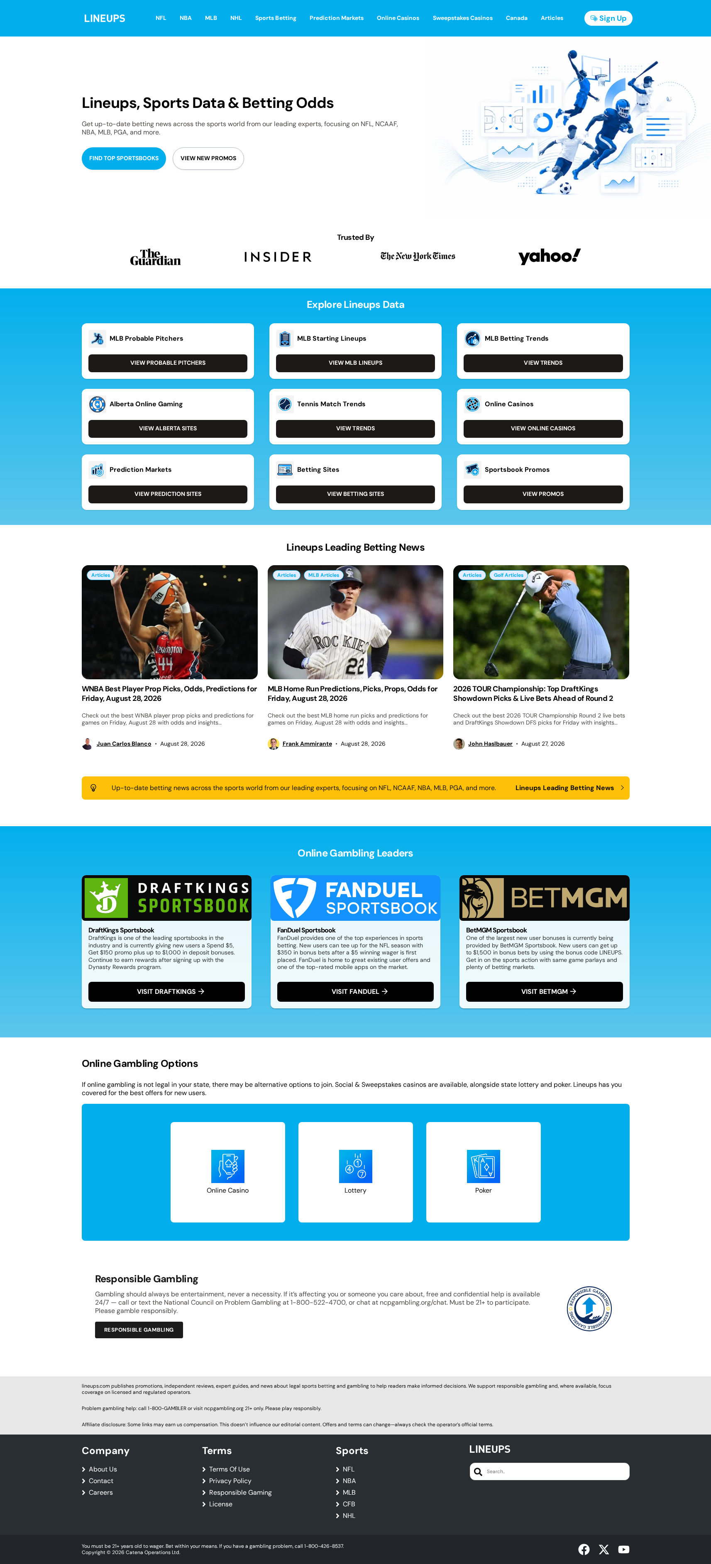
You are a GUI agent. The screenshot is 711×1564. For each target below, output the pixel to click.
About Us (103, 1469)
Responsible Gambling (139, 1329)
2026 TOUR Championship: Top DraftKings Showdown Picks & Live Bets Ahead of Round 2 (533, 693)
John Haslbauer (490, 743)
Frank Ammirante (307, 743)
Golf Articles (508, 575)
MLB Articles (323, 575)
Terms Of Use (229, 1469)
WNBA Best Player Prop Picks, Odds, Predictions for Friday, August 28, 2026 (169, 693)
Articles (100, 575)
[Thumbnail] (170, 622)
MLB (349, 1492)
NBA (349, 1481)
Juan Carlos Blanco (124, 743)
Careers (101, 1492)
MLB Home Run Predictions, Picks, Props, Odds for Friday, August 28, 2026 (352, 693)
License (220, 1504)
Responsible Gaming (240, 1492)
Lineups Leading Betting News (565, 788)
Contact (101, 1481)
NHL (349, 1516)
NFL (348, 1469)
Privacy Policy (230, 1481)
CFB (349, 1504)
